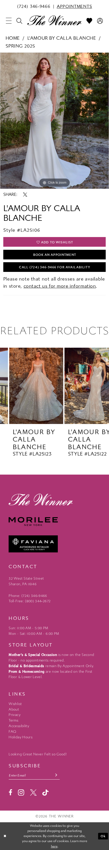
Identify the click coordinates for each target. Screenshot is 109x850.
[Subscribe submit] (56, 775)
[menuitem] (33, 6)
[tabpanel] (54, 120)
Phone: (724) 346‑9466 (28, 596)
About (14, 709)
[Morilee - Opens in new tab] (54, 521)
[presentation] (27, 386)
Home (13, 38)
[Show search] (19, 21)
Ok (103, 836)
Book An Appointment (54, 255)
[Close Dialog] (5, 836)
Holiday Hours (20, 737)
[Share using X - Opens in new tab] (25, 195)
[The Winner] (54, 20)
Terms (13, 720)
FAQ (12, 731)
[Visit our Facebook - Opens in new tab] (10, 792)
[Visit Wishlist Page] (89, 21)
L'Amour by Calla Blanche (61, 38)
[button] (9, 21)
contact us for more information (60, 286)
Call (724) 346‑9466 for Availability (54, 267)
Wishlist (15, 704)
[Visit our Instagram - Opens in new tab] (21, 792)
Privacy (15, 715)
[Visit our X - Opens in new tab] (33, 792)
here (54, 846)
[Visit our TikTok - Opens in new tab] (45, 793)
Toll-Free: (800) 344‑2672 (29, 601)
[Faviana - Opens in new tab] (54, 544)
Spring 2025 (20, 46)
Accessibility (19, 726)
